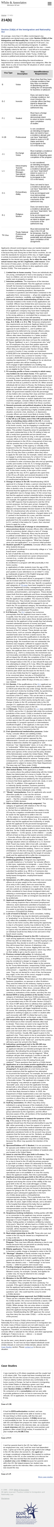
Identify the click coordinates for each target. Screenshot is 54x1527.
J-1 (37, 709)
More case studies (45, 1477)
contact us (29, 1347)
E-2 (23, 612)
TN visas (24, 585)
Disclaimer (5, 1498)
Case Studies (6, 1347)
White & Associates (21, 1490)
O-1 (39, 684)
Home (3, 15)
